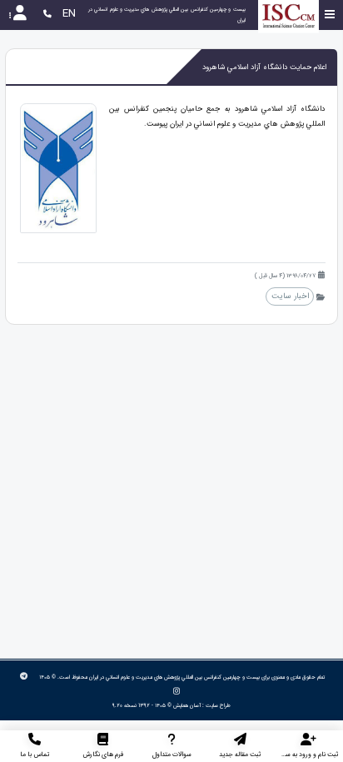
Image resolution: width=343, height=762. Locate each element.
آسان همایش (187, 705)
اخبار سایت (290, 296)
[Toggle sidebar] (330, 14)
